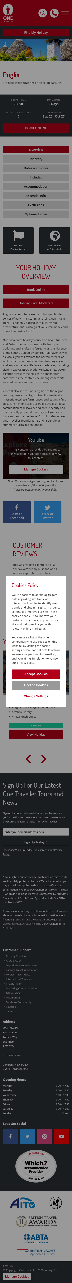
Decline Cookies (36, 685)
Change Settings (36, 696)
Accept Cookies (36, 674)
